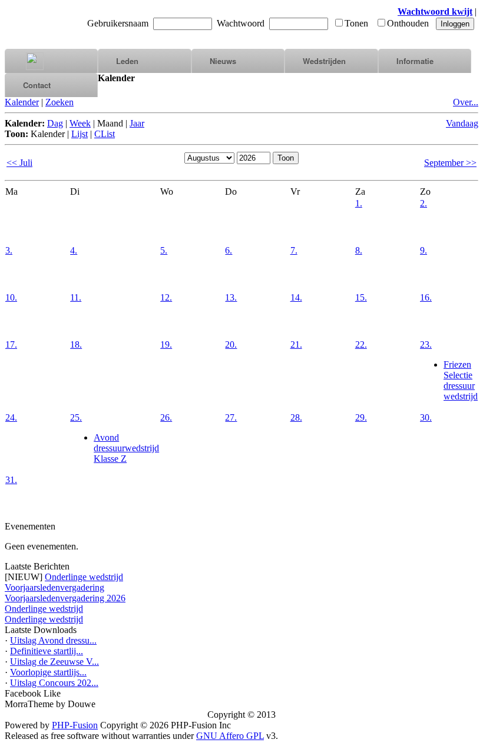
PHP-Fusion (75, 725)
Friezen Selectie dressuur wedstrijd (461, 380)
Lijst (79, 134)
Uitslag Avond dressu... (53, 640)
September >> (450, 163)
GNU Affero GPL (230, 736)
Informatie (415, 60)
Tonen (356, 23)
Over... (465, 102)
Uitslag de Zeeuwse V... (54, 662)
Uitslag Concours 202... (54, 683)
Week (80, 123)
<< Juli (19, 163)
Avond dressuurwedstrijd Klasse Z (126, 448)
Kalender (22, 102)
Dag (55, 123)
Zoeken (59, 102)
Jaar (137, 123)
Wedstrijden (324, 60)
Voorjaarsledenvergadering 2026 (65, 598)
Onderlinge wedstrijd (84, 577)
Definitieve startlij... (46, 651)
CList (104, 134)
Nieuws (223, 60)
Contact (37, 85)
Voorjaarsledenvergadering (54, 587)
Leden (127, 60)
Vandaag (462, 123)
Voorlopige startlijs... (48, 672)
